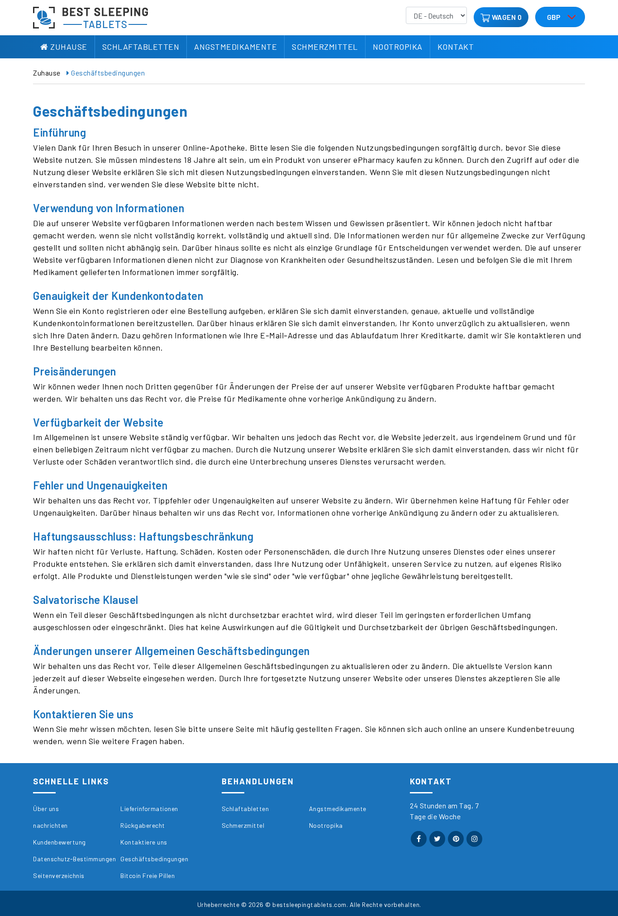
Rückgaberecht (142, 825)
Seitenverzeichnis (59, 875)
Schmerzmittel (325, 47)
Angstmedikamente (235, 47)
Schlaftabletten (141, 47)
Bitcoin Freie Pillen (147, 875)
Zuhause (67, 47)
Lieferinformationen (149, 808)
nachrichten (50, 825)
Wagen (504, 17)
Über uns (46, 808)
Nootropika (398, 47)
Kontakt (455, 47)
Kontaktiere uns (143, 842)
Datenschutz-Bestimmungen (74, 859)
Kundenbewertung (59, 842)
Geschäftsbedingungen (154, 859)
